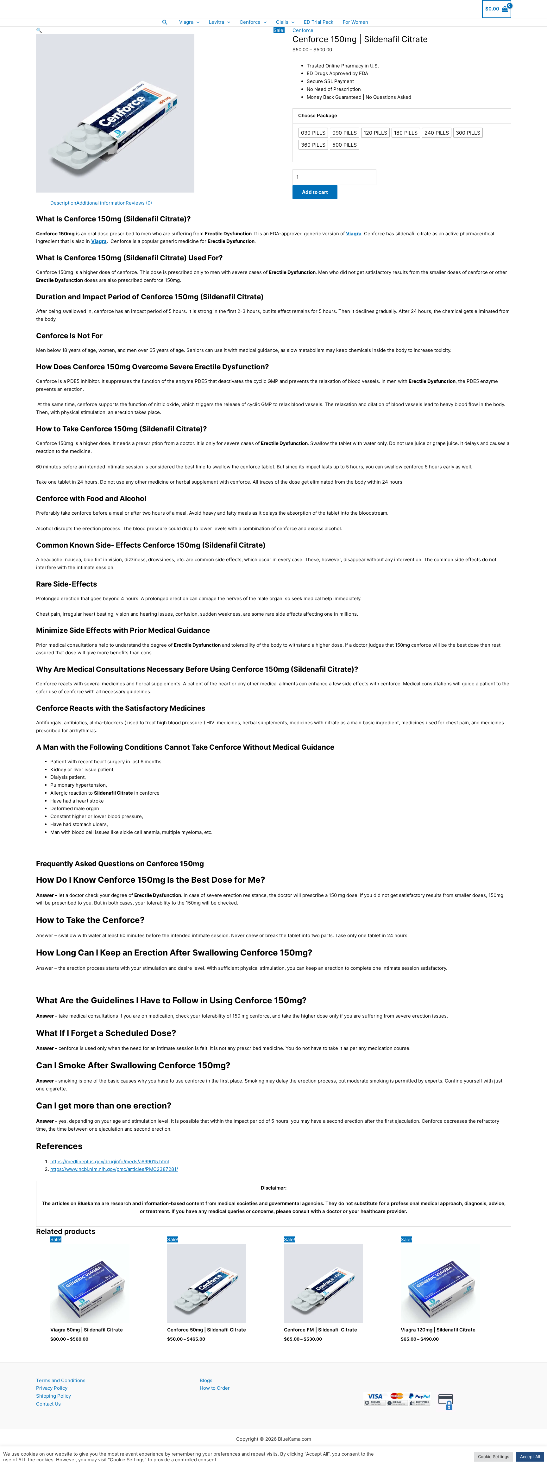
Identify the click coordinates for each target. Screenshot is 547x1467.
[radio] (313, 132)
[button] (165, 22)
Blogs (206, 1380)
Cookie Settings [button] (493, 1456)
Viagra (186, 22)
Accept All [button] (530, 1456)
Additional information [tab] (101, 203)
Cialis (282, 22)
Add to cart (315, 192)
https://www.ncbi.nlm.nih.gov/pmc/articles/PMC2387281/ (114, 1169)
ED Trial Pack (318, 22)
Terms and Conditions (60, 1380)
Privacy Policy (51, 1388)
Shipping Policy (53, 1396)
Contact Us (48, 1404)
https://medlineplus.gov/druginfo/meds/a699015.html (109, 1162)
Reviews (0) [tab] (139, 203)
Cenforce (250, 22)
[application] (196, 22)
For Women (355, 22)
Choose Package (317, 115)
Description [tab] (63, 203)
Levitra (216, 22)
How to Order (215, 1388)
